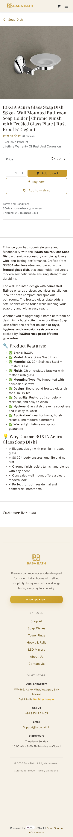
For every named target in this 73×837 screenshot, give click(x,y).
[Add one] (23, 173)
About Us (36, 656)
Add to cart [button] (49, 173)
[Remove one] (9, 173)
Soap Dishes (36, 628)
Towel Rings (36, 635)
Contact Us (36, 664)
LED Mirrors (36, 649)
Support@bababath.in (36, 727)
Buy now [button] (38, 182)
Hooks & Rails (36, 642)
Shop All (36, 621)
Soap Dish (15, 19)
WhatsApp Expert (36, 599)
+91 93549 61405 (36, 713)
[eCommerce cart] (59, 6)
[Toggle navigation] (66, 6)
